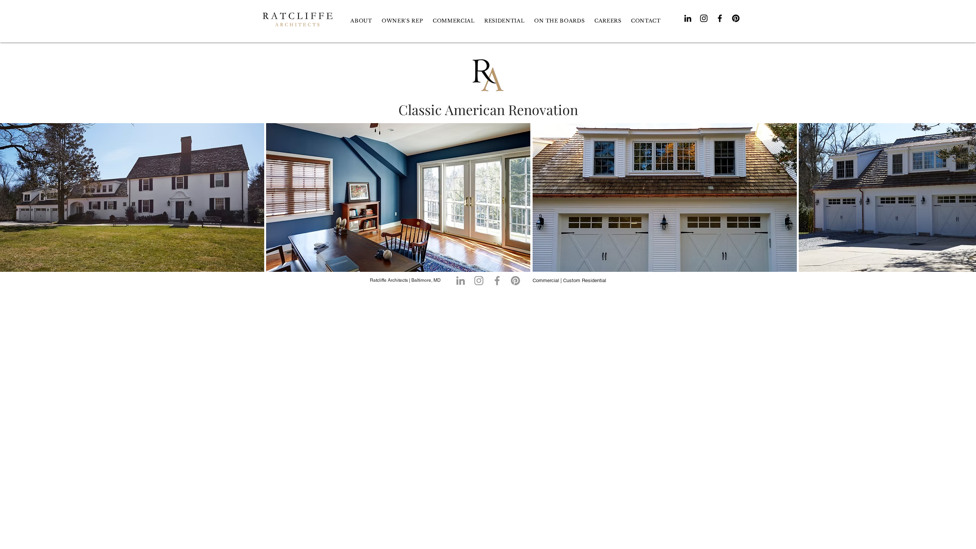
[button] (504, 21)
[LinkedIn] (688, 18)
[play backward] (9, 197)
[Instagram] (704, 18)
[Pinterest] (736, 18)
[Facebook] (720, 18)
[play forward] (966, 197)
